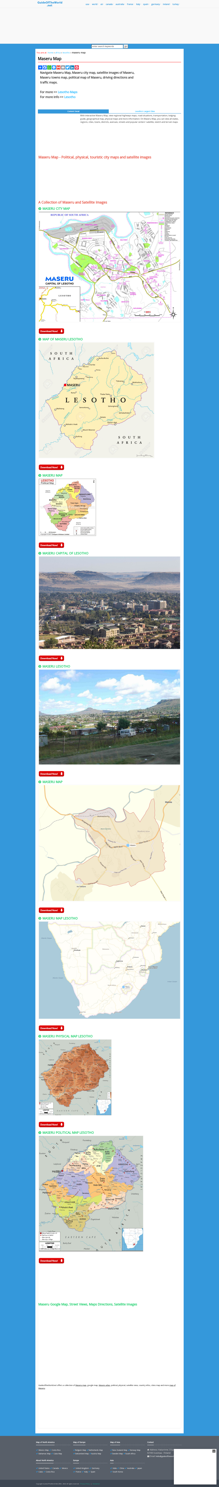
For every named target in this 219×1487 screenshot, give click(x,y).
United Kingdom (82, 1468)
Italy (86, 1472)
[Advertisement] (109, 25)
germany (155, 4)
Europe (76, 1460)
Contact (150, 1442)
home (50, 52)
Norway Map (135, 1450)
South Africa (130, 1453)
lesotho (66, 52)
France (78, 1472)
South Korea (118, 1472)
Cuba (41, 1472)
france (130, 4)
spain (145, 4)
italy (138, 4)
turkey (175, 4)
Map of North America (45, 1442)
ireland (166, 4)
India (115, 1468)
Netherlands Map (96, 1450)
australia (120, 4)
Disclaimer (96, 1484)
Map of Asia (115, 1442)
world (94, 4)
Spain (93, 1472)
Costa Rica (56, 1450)
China (122, 1468)
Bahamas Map (45, 1453)
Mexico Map (44, 1450)
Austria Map (96, 1453)
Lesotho (70, 97)
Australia (130, 1468)
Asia (112, 1460)
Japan (139, 1468)
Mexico (65, 1468)
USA (87, 4)
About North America (44, 1460)
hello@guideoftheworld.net (167, 1456)
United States (44, 1468)
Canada (56, 1468)
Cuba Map (58, 1453)
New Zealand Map (119, 1450)
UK (101, 4)
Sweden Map (117, 1453)
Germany (95, 1468)
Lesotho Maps (67, 92)
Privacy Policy (85, 1484)
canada (109, 4)
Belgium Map (80, 1450)
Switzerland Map (82, 1453)
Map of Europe (79, 1442)
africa (58, 52)
